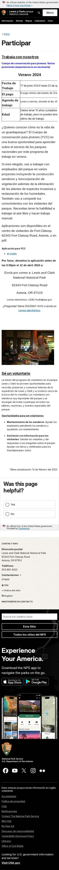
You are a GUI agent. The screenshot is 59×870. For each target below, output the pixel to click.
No (12, 514)
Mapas (28, 21)
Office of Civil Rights (12, 846)
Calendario (40, 21)
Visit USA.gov (11, 862)
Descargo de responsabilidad (18, 831)
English (8, 595)
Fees (50, 21)
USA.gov (6, 841)
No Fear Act (8, 826)
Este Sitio (29, 626)
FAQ (6, 585)
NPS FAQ (6, 821)
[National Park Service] (4, 12)
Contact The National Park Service (20, 816)
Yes (13, 504)
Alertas (19, 21)
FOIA (4, 806)
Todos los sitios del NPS (29, 634)
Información (7, 21)
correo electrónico (29, 310)
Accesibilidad (9, 796)
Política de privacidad (13, 801)
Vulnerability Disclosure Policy (18, 836)
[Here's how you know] (29, 4)
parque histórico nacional (21, 12)
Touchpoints (24, 528)
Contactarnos (10, 575)
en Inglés (12, 253)
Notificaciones (9, 811)
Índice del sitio (12, 590)
